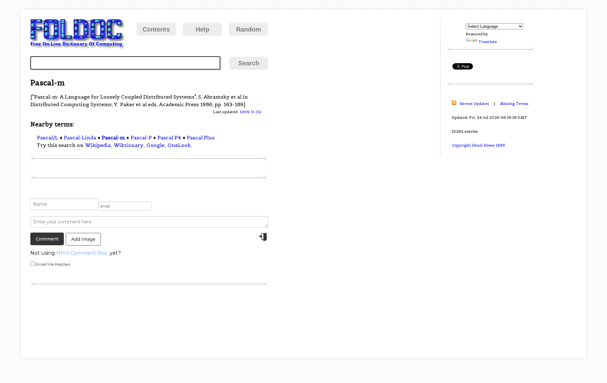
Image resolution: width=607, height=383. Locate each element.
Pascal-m (113, 137)
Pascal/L (47, 137)
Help (202, 29)
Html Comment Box (81, 253)
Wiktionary (128, 145)
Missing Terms (514, 103)
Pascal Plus (201, 137)
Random (248, 29)
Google (155, 145)
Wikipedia (98, 145)
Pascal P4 (169, 137)
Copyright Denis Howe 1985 (478, 145)
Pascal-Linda (80, 137)
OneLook (179, 145)
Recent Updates (474, 103)
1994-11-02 (250, 111)
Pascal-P (141, 137)
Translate (487, 41)
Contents (156, 29)
